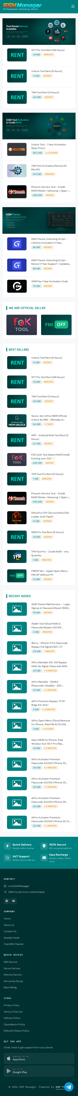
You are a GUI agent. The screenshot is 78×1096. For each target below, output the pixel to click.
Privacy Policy (12, 1005)
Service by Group (13, 981)
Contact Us (10, 931)
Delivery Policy (12, 1018)
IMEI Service (10, 962)
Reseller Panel (11, 937)
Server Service (12, 968)
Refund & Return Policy (16, 1030)
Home (7, 918)
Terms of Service (13, 1011)
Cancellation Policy (14, 1024)
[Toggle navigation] (73, 6)
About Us (9, 925)
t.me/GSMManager (18, 886)
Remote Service (13, 974)
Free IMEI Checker (14, 944)
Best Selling (10, 987)
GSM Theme (62, 1087)
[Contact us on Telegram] (68, 1086)
